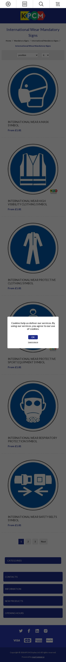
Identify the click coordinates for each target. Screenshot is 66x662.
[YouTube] (37, 630)
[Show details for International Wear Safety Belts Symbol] (33, 485)
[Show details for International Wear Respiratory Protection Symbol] (33, 406)
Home (8, 40)
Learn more (33, 342)
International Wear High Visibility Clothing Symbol (27, 202)
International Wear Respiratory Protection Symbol (32, 439)
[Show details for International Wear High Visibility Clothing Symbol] (33, 169)
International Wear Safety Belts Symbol (32, 518)
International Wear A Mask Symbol (28, 123)
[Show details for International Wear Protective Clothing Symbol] (33, 248)
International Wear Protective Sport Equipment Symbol (32, 360)
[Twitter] (20, 630)
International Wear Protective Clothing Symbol (32, 281)
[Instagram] (45, 630)
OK (33, 337)
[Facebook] (28, 630)
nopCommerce (38, 657)
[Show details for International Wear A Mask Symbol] (33, 90)
